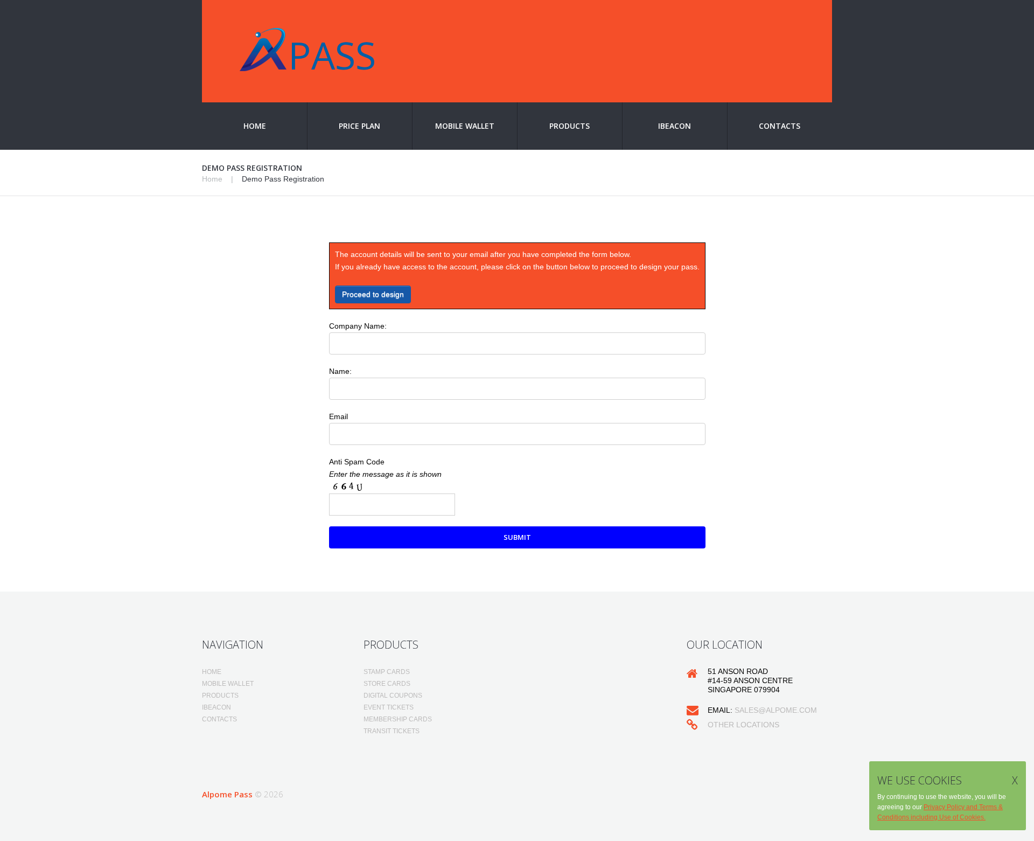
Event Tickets (389, 707)
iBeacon (674, 126)
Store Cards (387, 683)
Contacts (779, 126)
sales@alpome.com (776, 710)
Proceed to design (373, 294)
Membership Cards (398, 719)
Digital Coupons (393, 695)
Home (254, 126)
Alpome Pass (227, 794)
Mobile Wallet (464, 126)
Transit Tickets (392, 731)
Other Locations (743, 724)
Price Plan (359, 126)
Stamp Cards (387, 672)
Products (569, 126)
